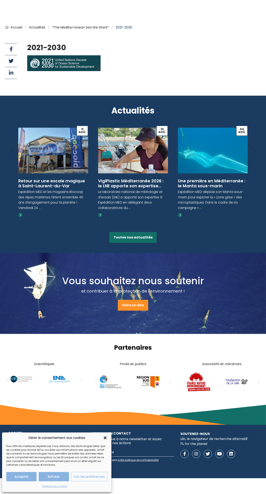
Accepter (21, 476)
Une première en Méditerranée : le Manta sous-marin (211, 183)
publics (140, 364)
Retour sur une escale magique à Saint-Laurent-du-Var (51, 183)
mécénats (233, 364)
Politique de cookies (54, 486)
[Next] (253, 151)
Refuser (54, 476)
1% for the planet (194, 443)
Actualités (37, 27)
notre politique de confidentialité (138, 460)
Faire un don (133, 305)
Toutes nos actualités (133, 237)
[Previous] (13, 151)
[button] (105, 438)
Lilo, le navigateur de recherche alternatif (214, 438)
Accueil (16, 27)
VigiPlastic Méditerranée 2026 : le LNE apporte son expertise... (131, 183)
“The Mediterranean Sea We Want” (80, 27)
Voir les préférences (89, 476)
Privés (124, 364)
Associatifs (210, 364)
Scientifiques (44, 364)
